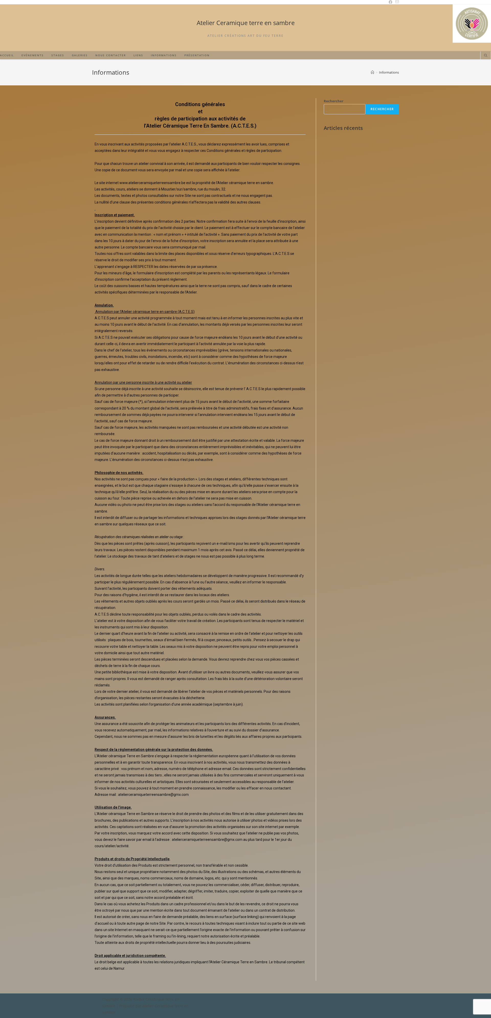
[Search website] (485, 56)
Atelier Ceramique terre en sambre (246, 22)
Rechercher (333, 101)
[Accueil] (372, 72)
